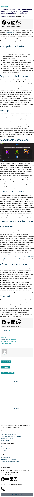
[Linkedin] (11, 479)
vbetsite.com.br (10, 32)
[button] (4, 24)
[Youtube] (7, 479)
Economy (17, 381)
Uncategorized (4, 6)
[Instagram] (16, 479)
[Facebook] (3, 479)
